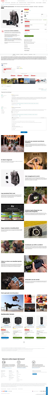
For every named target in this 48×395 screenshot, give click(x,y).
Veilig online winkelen (11, 374)
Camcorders (18, 378)
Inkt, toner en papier (19, 374)
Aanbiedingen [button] (44, 2)
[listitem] (22, 11)
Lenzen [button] (17, 2)
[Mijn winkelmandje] (46, 0)
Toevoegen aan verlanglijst (16, 339)
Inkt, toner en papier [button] (7, 2)
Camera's (4, 4)
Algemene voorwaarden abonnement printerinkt (11, 377)
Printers (17, 377)
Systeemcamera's (7, 4)
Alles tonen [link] (25, 33)
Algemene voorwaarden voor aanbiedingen (12, 375)
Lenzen (17, 375)
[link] (35, 20)
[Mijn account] (43, 0)
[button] (25, 16)
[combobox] (25, 1)
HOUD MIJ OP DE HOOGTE (5, 337)
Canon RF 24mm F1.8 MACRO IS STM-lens (18, 327)
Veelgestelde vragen (3, 375)
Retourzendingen (2, 374)
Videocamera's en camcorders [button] (22, 2)
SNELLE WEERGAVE (6, 325)
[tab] (14, 54)
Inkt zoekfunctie (18, 376)
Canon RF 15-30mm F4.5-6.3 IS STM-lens (29, 327)
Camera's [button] (3, 2)
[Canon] (2, 1)
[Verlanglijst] (44, 0)
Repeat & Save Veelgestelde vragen (3, 376)
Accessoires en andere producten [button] (31, 2)
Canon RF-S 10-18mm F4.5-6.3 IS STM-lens (6, 327)
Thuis (1, 4)
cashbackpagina (10, 38)
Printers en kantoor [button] (13, 2)
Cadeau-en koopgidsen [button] (39, 2)
